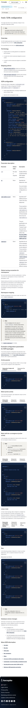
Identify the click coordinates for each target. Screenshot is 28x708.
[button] (23, 2)
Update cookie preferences (8, 697)
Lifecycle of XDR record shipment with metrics (14, 659)
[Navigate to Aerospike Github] (4, 701)
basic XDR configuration (18, 355)
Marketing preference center (8, 695)
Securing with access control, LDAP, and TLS (13, 664)
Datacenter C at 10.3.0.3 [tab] (22, 400)
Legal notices (4, 687)
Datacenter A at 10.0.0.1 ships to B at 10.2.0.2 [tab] (5, 524)
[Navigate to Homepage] (4, 2)
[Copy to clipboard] (25, 101)
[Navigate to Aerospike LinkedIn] (14, 701)
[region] (14, 130)
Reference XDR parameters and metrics (12, 667)
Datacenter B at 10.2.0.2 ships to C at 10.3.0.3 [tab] (14, 524)
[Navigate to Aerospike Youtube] (9, 701)
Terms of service (5, 692)
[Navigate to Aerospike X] (12, 701)
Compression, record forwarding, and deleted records (15, 661)
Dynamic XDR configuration (19, 33)
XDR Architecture (20, 45)
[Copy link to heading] (8, 38)
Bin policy (6, 648)
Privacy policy (4, 690)
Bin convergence (7, 653)
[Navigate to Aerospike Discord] (2, 701)
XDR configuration (18, 42)
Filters (5, 656)
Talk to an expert (14, 2)
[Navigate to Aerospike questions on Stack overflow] (7, 701)
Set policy (6, 645)
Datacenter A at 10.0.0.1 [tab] (5, 400)
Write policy (6, 650)
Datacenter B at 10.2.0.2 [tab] (21, 369)
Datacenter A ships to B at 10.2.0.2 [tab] (8, 369)
